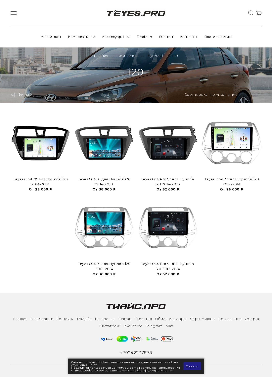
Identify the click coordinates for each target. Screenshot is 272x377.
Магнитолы (50, 37)
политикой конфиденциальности (147, 370)
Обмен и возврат (171, 319)
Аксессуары (113, 37)
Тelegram (154, 326)
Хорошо (192, 366)
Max (169, 326)
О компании (42, 319)
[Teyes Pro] (136, 13)
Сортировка (195, 95)
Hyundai (155, 56)
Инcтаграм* (110, 326)
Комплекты (78, 37)
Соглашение (230, 319)
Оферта (252, 319)
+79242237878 (136, 352)
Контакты (188, 37)
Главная (101, 56)
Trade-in (144, 37)
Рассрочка (105, 319)
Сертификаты (202, 319)
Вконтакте (133, 326)
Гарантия (143, 319)
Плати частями (218, 37)
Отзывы (166, 37)
